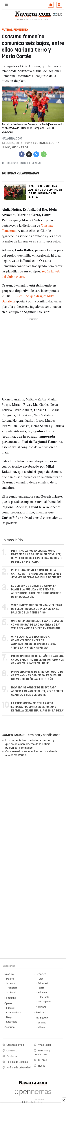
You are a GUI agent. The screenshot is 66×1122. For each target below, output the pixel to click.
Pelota (41, 988)
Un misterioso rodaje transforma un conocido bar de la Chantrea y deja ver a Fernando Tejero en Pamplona (37, 625)
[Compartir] (22, 154)
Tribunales (11, 988)
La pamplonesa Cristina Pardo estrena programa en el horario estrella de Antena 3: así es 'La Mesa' (37, 707)
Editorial (10, 1008)
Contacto (11, 1050)
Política (10, 978)
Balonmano (43, 992)
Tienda (41, 1065)
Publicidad (12, 1056)
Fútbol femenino (30, 163)
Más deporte (44, 1001)
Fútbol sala (43, 997)
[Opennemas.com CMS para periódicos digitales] (33, 1095)
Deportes (41, 974)
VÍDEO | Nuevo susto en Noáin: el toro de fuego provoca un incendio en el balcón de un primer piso (36, 609)
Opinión (8, 1003)
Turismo (42, 1060)
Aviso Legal (44, 1044)
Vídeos (41, 1027)
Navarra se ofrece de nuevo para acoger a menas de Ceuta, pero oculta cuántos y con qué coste (37, 691)
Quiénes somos (15, 1044)
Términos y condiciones (43, 735)
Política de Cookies (17, 1061)
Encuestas (11, 1021)
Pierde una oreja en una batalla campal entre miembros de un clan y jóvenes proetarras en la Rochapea (36, 574)
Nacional (41, 1007)
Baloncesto (43, 983)
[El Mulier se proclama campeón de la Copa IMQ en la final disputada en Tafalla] (33, 184)
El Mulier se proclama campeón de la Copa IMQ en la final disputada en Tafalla (44, 192)
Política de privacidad (18, 1067)
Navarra (9, 974)
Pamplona (10, 997)
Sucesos (10, 983)
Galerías (42, 1022)
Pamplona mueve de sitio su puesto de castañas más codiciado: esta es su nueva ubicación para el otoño (37, 676)
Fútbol (41, 978)
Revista (40, 1012)
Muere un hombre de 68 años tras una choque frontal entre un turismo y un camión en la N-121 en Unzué (37, 660)
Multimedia (42, 1018)
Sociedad (11, 992)
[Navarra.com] (32, 14)
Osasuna (9, 1027)
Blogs (9, 1017)
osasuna (12, 163)
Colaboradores (13, 1012)
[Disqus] (32, 810)
